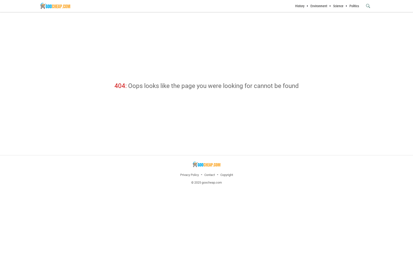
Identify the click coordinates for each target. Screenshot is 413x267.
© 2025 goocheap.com (206, 182)
